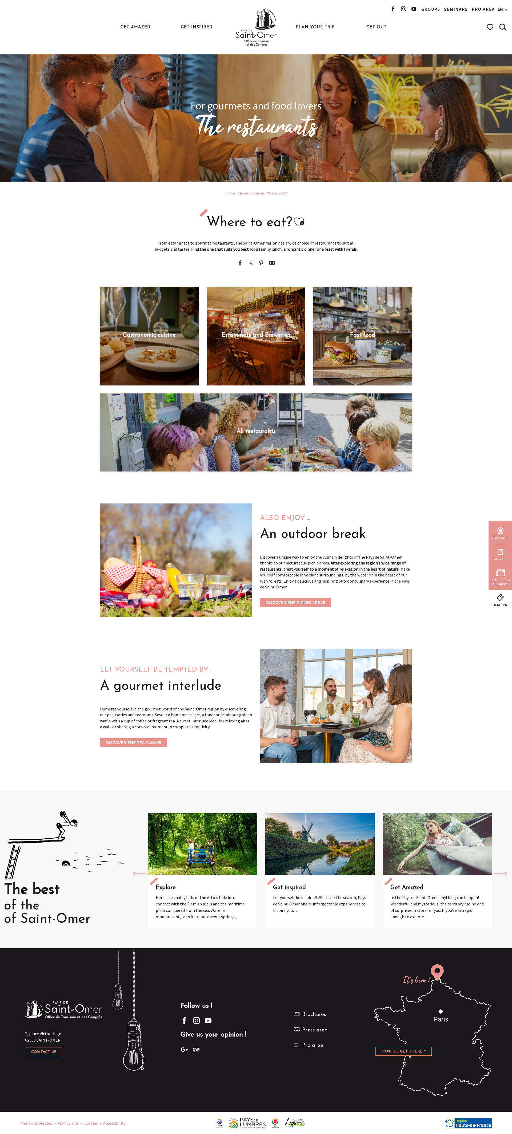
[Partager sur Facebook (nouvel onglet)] (240, 263)
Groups (430, 9)
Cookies (90, 1123)
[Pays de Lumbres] (247, 1122)
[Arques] (295, 1122)
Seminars (456, 9)
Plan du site (67, 1123)
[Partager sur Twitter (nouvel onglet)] (250, 263)
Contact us (43, 1052)
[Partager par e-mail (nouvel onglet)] (272, 263)
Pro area (483, 9)
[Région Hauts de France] (468, 1122)
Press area (315, 1030)
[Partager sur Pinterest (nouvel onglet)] (261, 263)
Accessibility (114, 1123)
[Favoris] (491, 27)
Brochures (314, 1014)
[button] (502, 27)
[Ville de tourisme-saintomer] (275, 1122)
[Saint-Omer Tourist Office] (256, 27)
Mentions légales (36, 1123)
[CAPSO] (219, 1122)
